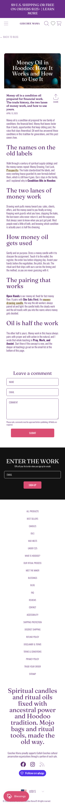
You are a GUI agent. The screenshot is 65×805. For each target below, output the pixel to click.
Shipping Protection (32, 622)
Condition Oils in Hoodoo (41, 180)
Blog (32, 585)
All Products (33, 511)
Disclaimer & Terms (32, 644)
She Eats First (30, 299)
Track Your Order (32, 666)
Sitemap (32, 674)
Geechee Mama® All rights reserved (37, 800)
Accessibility (32, 614)
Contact (32, 607)
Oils (32, 533)
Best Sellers (32, 518)
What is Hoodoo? (32, 555)
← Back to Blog (9, 37)
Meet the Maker (32, 570)
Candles (32, 526)
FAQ (32, 592)
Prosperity (12, 170)
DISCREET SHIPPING (33, 629)
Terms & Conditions (32, 651)
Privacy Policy (32, 659)
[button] (6, 23)
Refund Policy (32, 637)
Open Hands (13, 296)
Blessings (32, 578)
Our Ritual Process (32, 563)
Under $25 (32, 548)
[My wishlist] (53, 23)
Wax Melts (32, 540)
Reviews (32, 600)
